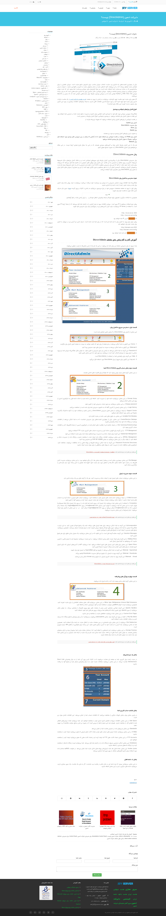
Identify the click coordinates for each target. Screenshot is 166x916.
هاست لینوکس (119, 889)
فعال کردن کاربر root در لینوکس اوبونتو (36, 185)
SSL (46, 130)
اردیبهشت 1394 (48, 408)
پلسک (45, 50)
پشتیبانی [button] (93, 8)
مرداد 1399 (50, 309)
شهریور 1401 (49, 206)
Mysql (46, 37)
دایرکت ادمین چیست (112, 836)
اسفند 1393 (49, 417)
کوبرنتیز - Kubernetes (42, 105)
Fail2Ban (42, 120)
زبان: (133, 2)
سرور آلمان (127, 903)
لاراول (43, 73)
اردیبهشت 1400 (48, 272)
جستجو (32, 147)
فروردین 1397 (49, 375)
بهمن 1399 (50, 284)
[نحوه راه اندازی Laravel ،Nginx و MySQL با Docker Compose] (47, 161)
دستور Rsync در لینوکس (37, 168)
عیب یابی (44, 58)
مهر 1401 (50, 202)
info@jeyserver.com (102, 2)
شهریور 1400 (49, 256)
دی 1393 (50, 421)
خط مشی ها (107, 912)
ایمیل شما (107, 858)
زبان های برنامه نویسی (42, 69)
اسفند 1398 (49, 330)
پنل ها (121, 21)
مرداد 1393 (50, 433)
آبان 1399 (50, 297)
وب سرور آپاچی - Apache (40, 94)
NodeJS (46, 98)
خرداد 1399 (49, 317)
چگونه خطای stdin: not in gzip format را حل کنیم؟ (128, 827)
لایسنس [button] (101, 8)
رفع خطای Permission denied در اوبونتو (36, 176)
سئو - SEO (45, 107)
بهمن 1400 (50, 235)
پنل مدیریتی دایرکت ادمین (84, 836)
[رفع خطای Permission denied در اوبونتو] (47, 178)
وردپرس (46, 65)
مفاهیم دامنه (43, 82)
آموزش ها (128, 21)
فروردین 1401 (49, 227)
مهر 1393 (50, 425)
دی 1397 (50, 367)
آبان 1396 (50, 392)
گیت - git (45, 67)
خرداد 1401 (49, 218)
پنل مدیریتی (65, 836)
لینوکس (104, 21)
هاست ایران (132, 894)
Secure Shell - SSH (41, 126)
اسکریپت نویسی (42, 60)
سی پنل (44, 46)
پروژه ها (47, 132)
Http (45, 128)
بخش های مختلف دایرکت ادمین (115, 839)
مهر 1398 (50, 351)
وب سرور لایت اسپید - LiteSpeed (38, 96)
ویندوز (46, 63)
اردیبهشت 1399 (48, 322)
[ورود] (40, 2)
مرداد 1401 (50, 210)
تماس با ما (84, 8)
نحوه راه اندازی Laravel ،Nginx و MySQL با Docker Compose (36, 159)
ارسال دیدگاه (97, 875)
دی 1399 (50, 289)
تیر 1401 (50, 214)
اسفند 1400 (49, 231)
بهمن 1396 (50, 384)
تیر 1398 (50, 363)
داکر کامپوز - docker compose (39, 88)
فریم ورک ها (43, 71)
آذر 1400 (50, 243)
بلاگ (134, 21)
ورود (15, 8)
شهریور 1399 (49, 305)
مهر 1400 (50, 251)
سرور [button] (108, 8)
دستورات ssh (44, 52)
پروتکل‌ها (45, 122)
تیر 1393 (50, 437)
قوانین (112, 912)
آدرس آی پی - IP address (41, 101)
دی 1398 (50, 338)
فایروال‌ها (44, 117)
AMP (45, 109)
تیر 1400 (50, 264)
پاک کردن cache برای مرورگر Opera (70, 890)
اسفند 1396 (49, 379)
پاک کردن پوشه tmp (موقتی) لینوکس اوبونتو (107, 827)
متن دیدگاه (135, 865)
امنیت (45, 56)
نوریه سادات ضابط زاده (108, 37)
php (47, 39)
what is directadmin (124, 836)
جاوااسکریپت (43, 75)
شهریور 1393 (49, 429)
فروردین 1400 (49, 276)
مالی (48, 134)
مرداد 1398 (50, 359)
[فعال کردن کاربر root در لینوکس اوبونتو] (47, 187)
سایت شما (79, 858)
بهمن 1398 (50, 334)
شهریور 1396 (49, 396)
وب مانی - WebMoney (42, 136)
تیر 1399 (50, 313)
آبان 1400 (50, 247)
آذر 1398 (50, 342)
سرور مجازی (131, 889)
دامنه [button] (115, 8)
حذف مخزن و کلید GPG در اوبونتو (66, 826)
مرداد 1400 (50, 260)
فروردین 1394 (49, 412)
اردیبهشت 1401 (48, 223)
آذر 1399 (50, 293)
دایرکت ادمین (113, 21)
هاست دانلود (122, 894)
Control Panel (73, 836)
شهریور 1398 (49, 355)
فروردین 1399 (49, 326)
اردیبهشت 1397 (48, 371)
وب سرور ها (45, 90)
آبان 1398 (50, 346)
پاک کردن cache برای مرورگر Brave (70, 907)
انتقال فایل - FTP (42, 124)
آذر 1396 (50, 388)
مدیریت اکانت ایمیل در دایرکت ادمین (87, 827)
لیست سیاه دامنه (42, 84)
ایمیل (46, 103)
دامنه (46, 79)
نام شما (136, 858)
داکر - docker (44, 86)
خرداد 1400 (49, 268)
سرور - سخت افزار (43, 113)
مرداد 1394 (50, 400)
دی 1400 (50, 239)
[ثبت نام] (33, 2)
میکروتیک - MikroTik (42, 77)
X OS (46, 41)
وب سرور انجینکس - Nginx (39, 92)
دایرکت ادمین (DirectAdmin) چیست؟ (123, 34)
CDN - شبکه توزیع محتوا (41, 111)
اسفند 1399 (49, 280)
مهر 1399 (50, 301)
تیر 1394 (50, 404)
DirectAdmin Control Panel (99, 836)
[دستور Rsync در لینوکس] (47, 170)
